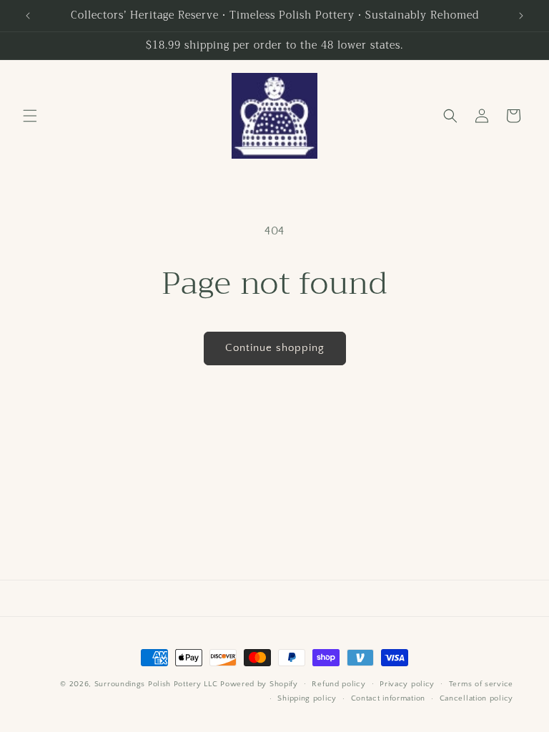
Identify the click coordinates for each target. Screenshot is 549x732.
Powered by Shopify (259, 684)
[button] (30, 116)
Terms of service (481, 684)
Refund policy (338, 684)
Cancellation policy (476, 698)
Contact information (388, 698)
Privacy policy (407, 684)
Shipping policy (307, 698)
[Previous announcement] (28, 15)
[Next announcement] (521, 15)
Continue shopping (275, 348)
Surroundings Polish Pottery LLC (156, 684)
